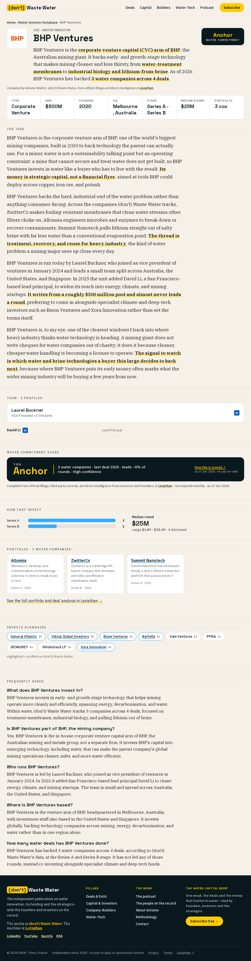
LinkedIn (14, 936)
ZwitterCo (80, 560)
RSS (59, 936)
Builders (163, 7)
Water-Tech (185, 7)
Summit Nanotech (148, 560)
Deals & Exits (96, 896)
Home (11, 22)
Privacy (154, 953)
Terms (168, 953)
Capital (145, 7)
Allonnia (18, 560)
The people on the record (156, 903)
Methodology (146, 917)
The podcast (146, 896)
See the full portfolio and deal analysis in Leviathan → (55, 600)
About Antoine (147, 910)
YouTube (31, 936)
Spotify (47, 936)
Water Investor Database (38, 22)
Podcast (207, 7)
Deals (130, 7)
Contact (142, 924)
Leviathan (146, 88)
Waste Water (32, 8)
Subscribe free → (204, 921)
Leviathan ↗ (185, 953)
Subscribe (232, 7)
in (237, 413)
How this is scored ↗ (210, 467)
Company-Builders (101, 910)
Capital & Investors (101, 903)
